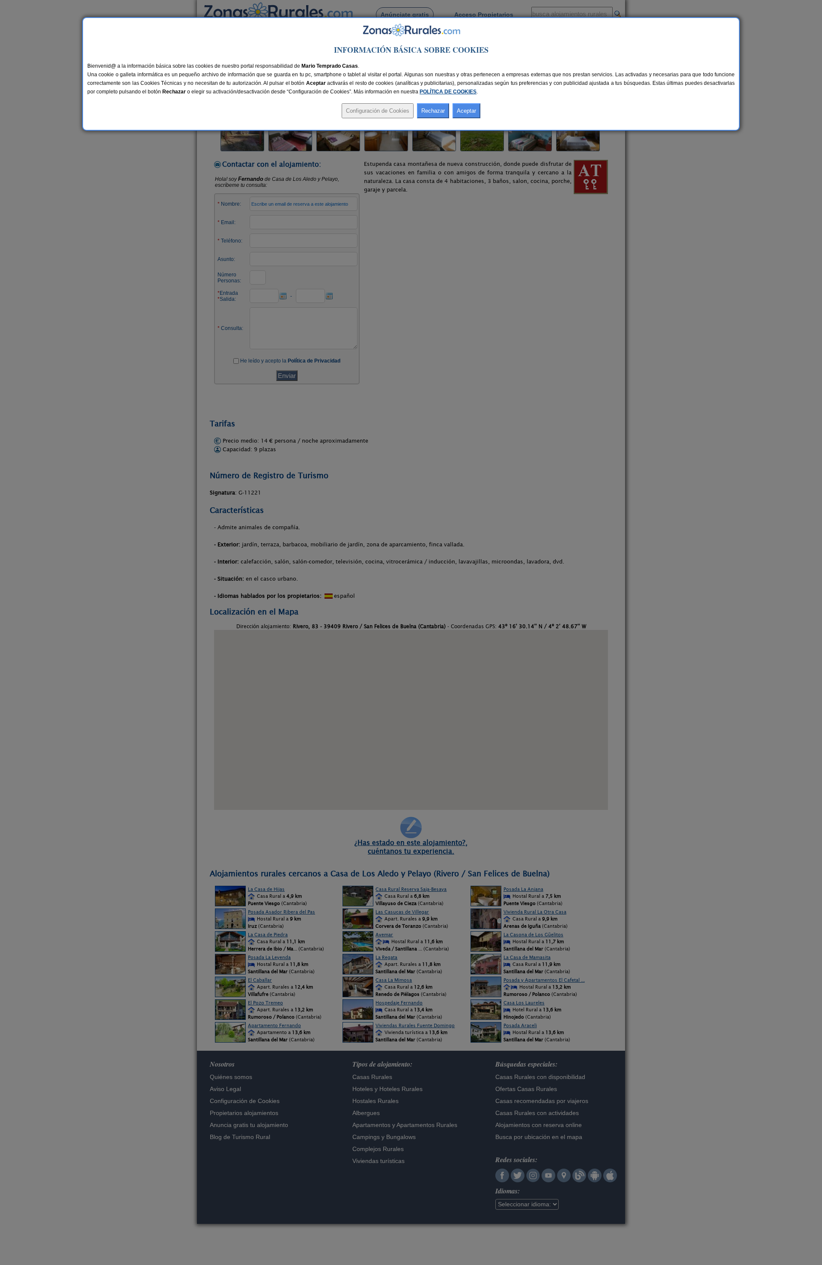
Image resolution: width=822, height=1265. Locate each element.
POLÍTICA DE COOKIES (448, 92)
